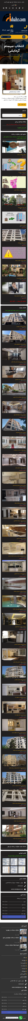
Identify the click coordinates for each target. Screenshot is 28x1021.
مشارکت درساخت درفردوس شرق (20, 467)
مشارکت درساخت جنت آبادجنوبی (20, 379)
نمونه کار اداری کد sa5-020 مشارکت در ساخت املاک (17, 768)
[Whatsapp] (9, 8)
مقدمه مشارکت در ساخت (22, 243)
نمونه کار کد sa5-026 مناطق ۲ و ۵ (20, 715)
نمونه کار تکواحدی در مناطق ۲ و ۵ (20, 697)
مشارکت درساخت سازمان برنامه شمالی (19, 662)
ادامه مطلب (23, 69)
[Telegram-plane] (16, 8)
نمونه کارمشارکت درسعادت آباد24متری (20, 520)
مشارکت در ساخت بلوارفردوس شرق (20, 344)
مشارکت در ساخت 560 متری (21, 538)
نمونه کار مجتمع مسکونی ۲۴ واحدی (20, 644)
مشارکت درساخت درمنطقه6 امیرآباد (20, 503)
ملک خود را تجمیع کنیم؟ (22, 207)
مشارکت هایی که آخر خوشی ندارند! (20, 295)
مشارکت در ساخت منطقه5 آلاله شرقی (20, 414)
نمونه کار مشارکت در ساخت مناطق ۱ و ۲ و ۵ (19, 732)
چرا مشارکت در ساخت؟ (22, 172)
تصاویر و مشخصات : (22, 329)
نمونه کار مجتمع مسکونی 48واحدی (20, 679)
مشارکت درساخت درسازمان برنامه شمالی (19, 485)
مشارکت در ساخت (23, 225)
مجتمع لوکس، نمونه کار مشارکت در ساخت (19, 785)
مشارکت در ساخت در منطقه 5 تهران (20, 190)
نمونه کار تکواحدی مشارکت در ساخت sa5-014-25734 (17, 556)
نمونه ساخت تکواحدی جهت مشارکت (20, 821)
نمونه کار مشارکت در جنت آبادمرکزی (20, 573)
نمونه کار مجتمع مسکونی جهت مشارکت (19, 750)
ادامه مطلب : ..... (23, 157)
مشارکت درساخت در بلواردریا (21, 326)
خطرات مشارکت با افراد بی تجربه (20, 260)
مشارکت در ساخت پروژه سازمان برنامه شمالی (18, 361)
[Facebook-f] (22, 8)
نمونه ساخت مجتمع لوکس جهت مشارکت (19, 803)
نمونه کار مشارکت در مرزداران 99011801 (20, 591)
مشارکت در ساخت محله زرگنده (21, 432)
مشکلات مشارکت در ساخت (21, 154)
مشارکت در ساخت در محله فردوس (20, 626)
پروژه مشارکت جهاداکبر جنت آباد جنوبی (19, 397)
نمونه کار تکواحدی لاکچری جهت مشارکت (19, 609)
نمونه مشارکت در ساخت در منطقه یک (20, 450)
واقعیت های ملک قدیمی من (21, 278)
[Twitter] (19, 8)
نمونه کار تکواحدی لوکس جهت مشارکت (19, 838)
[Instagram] (12, 8)
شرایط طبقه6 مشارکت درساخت (12, 945)
